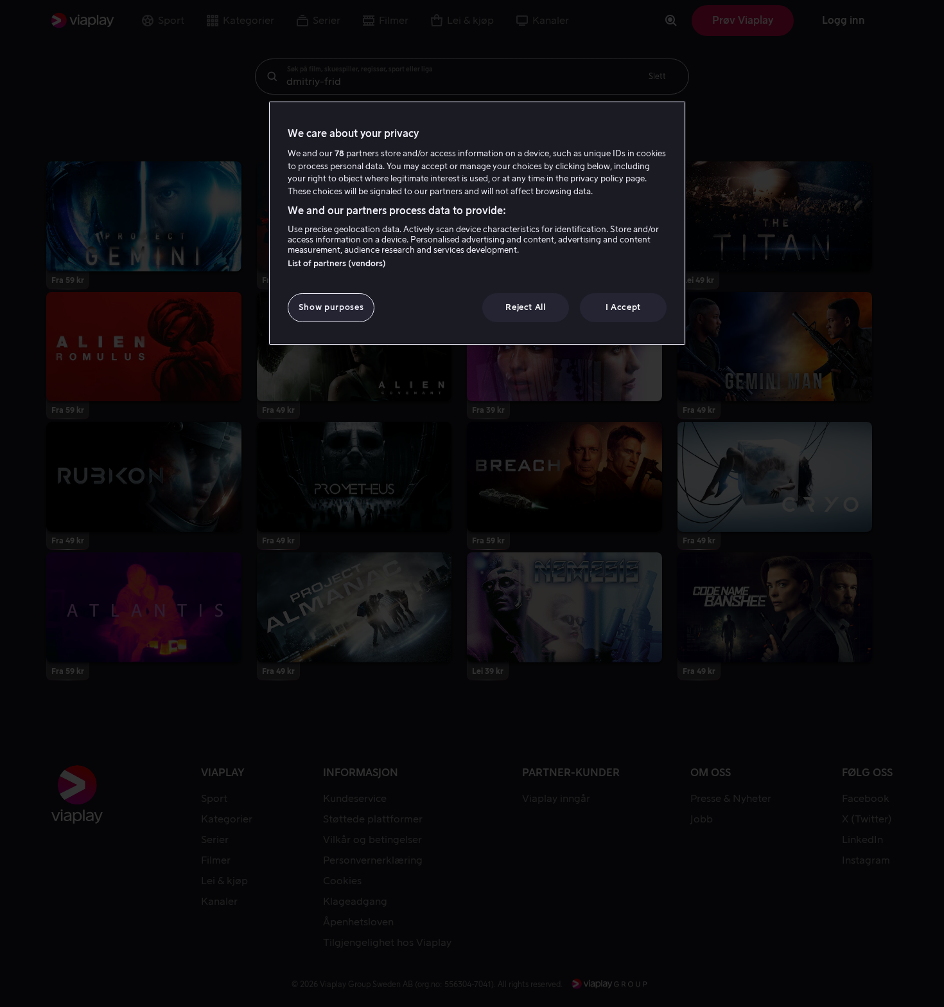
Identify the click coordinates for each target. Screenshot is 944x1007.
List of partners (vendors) (337, 263)
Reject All (525, 307)
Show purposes (331, 307)
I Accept (623, 307)
